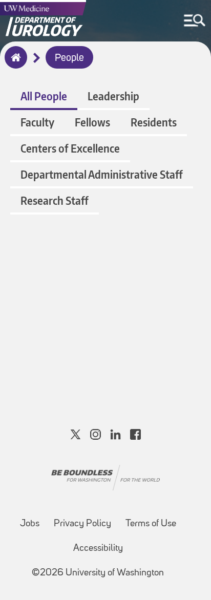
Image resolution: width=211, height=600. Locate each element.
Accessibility (98, 548)
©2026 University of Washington (98, 573)
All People (43, 96)
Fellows (92, 122)
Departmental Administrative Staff (101, 174)
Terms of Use (150, 524)
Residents (154, 122)
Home (13, 64)
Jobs (29, 524)
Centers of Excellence (70, 148)
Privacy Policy (82, 524)
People (69, 58)
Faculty (37, 122)
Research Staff (54, 200)
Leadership (113, 96)
